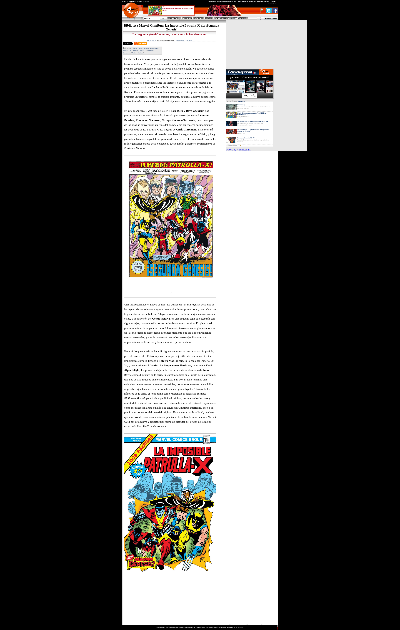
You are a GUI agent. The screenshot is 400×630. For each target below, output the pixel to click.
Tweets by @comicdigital (238, 149)
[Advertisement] (151, 602)
